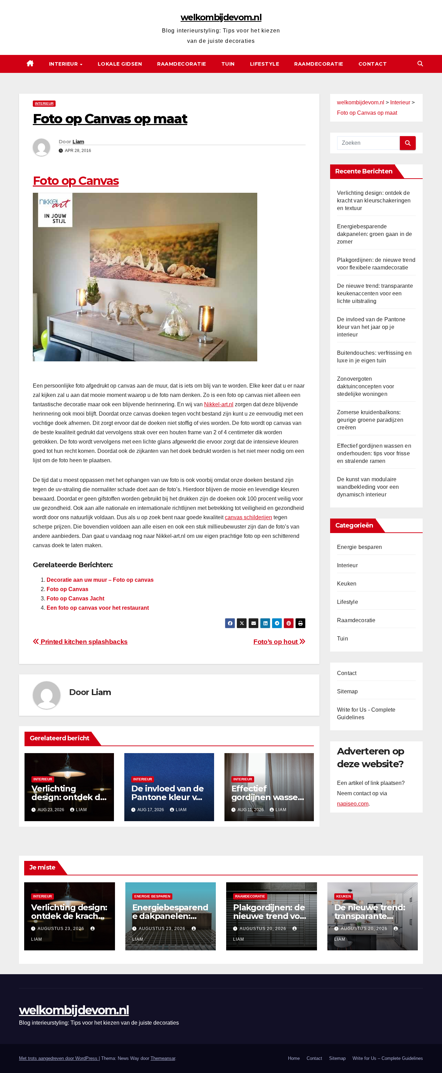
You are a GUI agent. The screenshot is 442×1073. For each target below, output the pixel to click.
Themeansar (163, 1058)
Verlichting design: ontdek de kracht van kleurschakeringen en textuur (374, 200)
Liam (78, 142)
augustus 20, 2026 (264, 928)
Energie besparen (359, 547)
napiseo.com (352, 804)
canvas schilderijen (248, 517)
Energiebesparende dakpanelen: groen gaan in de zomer (374, 234)
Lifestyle (264, 64)
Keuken (346, 584)
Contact (372, 64)
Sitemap (347, 691)
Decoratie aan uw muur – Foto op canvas (100, 580)
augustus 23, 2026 (62, 928)
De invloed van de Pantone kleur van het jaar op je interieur (371, 327)
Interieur (64, 64)
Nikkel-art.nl (218, 404)
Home (294, 1058)
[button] (420, 64)
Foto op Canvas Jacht (75, 598)
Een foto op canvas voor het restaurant (98, 608)
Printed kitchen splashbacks (83, 641)
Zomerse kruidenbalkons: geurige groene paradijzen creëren (370, 419)
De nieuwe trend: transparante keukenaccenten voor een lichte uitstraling (375, 293)
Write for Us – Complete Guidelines (388, 1058)
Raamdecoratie (181, 64)
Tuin (228, 64)
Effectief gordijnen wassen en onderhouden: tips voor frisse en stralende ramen (374, 453)
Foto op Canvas (75, 180)
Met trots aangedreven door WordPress (59, 1058)
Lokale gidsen (120, 64)
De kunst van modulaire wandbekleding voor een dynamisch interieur (368, 486)
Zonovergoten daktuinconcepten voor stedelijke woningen (365, 386)
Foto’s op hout (276, 641)
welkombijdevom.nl (221, 17)
